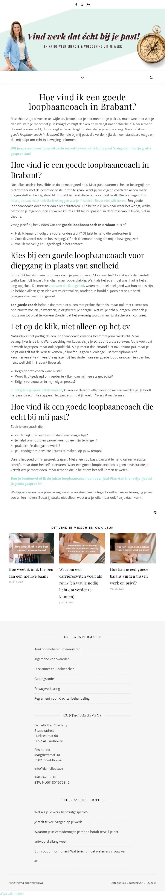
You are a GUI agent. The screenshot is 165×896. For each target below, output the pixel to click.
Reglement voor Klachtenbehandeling (62, 698)
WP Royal (37, 883)
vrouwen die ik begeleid (66, 285)
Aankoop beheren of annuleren (57, 649)
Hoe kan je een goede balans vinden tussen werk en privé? (129, 576)
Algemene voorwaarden (52, 659)
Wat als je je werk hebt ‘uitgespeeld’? (61, 812)
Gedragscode (44, 678)
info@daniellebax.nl (49, 768)
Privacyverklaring (47, 688)
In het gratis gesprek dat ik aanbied (36, 390)
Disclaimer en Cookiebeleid (54, 669)
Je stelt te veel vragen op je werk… (59, 822)
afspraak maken (12, 893)
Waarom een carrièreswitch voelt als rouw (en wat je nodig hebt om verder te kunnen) (80, 583)
